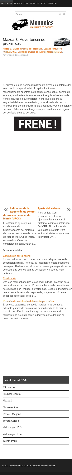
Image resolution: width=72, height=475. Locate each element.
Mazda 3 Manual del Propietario (27, 49)
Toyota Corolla (11, 420)
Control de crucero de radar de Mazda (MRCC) (40, 52)
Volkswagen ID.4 (12, 434)
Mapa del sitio (38, 3)
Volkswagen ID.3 (12, 427)
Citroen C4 (9, 387)
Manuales (6, 3)
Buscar (52, 3)
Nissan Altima (10, 407)
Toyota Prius (10, 440)
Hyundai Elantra (12, 393)
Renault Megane (12, 414)
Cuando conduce (52, 49)
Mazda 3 (7, 49)
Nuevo (18, 3)
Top (26, 3)
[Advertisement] (36, 69)
